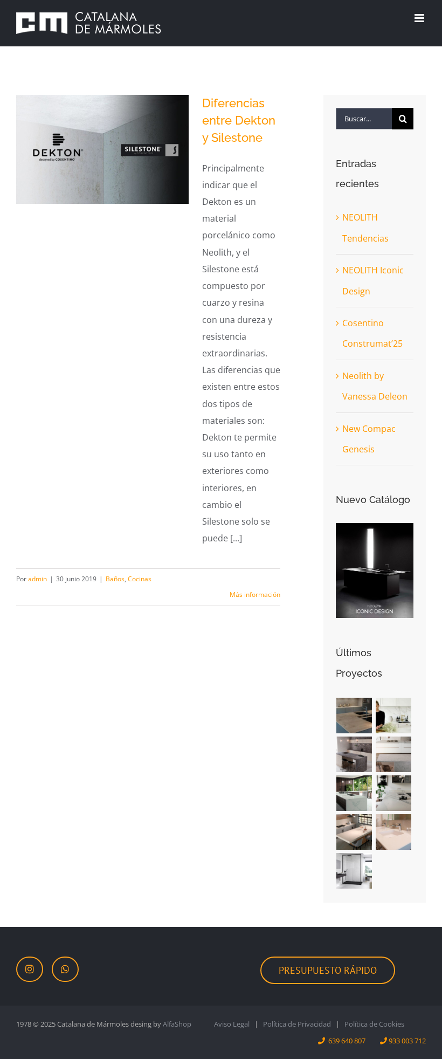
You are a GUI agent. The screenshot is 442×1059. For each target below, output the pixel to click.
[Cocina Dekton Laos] (354, 754)
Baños (115, 578)
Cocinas (139, 578)
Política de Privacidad (297, 1024)
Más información (255, 594)
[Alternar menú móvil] (420, 18)
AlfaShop (177, 1024)
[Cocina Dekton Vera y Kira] (393, 754)
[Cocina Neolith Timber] (354, 715)
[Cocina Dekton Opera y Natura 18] (354, 793)
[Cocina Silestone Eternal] (393, 793)
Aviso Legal (232, 1024)
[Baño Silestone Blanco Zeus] (393, 832)
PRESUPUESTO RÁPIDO (328, 970)
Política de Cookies (374, 1024)
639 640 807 (346, 1041)
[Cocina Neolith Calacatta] (393, 715)
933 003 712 (407, 1041)
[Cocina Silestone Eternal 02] (354, 832)
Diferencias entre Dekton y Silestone (238, 120)
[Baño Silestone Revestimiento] (354, 870)
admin (37, 578)
